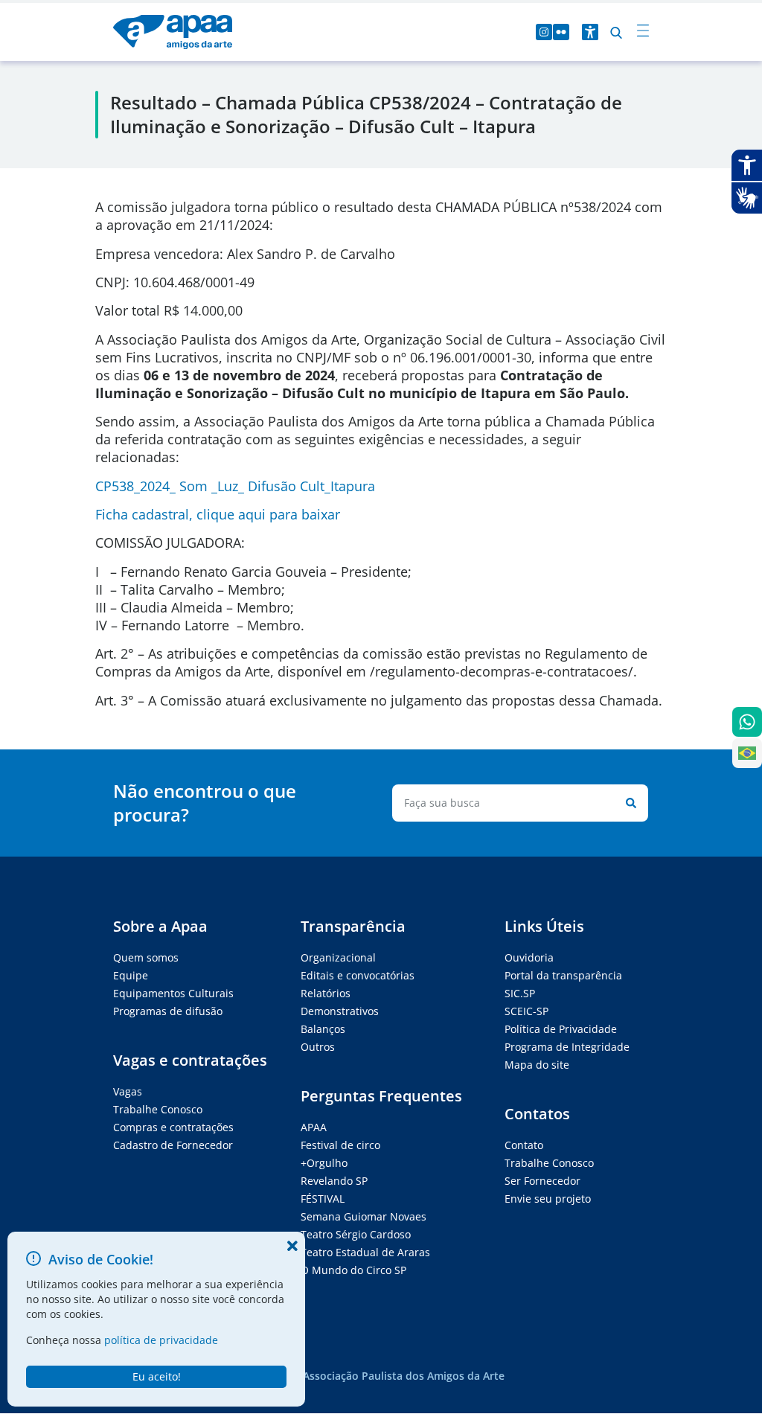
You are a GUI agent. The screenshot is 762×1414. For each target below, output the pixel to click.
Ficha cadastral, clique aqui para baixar (217, 514)
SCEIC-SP (526, 1011)
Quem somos (146, 957)
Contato (524, 1145)
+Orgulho (324, 1163)
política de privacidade (161, 1340)
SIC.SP (520, 993)
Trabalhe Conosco (157, 1109)
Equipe (130, 975)
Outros (318, 1047)
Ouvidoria (529, 957)
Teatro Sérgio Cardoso (356, 1234)
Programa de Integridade (567, 1047)
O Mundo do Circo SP (353, 1270)
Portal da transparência (563, 975)
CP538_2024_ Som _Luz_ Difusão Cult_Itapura (235, 486)
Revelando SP (334, 1181)
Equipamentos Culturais (173, 993)
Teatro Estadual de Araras (365, 1252)
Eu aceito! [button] (156, 1376)
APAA (314, 1127)
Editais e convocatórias (357, 975)
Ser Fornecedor (542, 1181)
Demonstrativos (340, 1011)
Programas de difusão (167, 1011)
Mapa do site (537, 1065)
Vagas (127, 1091)
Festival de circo (340, 1145)
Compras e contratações (173, 1127)
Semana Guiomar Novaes (363, 1216)
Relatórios (325, 993)
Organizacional (338, 957)
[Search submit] (628, 803)
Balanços (323, 1029)
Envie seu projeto (548, 1198)
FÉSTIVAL (323, 1198)
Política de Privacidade (561, 1029)
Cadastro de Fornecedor (173, 1145)
